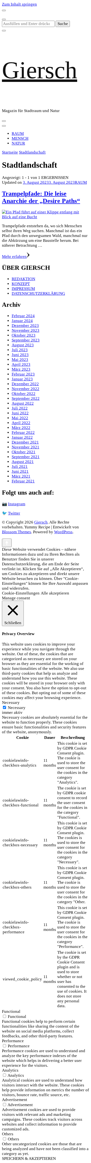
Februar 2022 (23, 432)
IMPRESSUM (23, 288)
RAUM (18, 133)
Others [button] (7, 1134)
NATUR (18, 143)
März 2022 (21, 427)
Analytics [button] (10, 1070)
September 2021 (26, 457)
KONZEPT (21, 283)
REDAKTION (23, 279)
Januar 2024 (22, 320)
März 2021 (21, 476)
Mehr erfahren (14, 256)
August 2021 (23, 461)
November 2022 (25, 388)
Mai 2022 (20, 418)
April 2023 (21, 364)
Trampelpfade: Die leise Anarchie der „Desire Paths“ (41, 197)
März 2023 (21, 369)
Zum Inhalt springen (19, 4)
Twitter (14, 513)
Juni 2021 (20, 471)
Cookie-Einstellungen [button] (21, 593)
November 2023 (25, 330)
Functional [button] (11, 1011)
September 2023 (26, 340)
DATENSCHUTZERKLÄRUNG (38, 293)
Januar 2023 (22, 379)
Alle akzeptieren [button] (55, 593)
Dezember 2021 (25, 442)
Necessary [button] (11, 702)
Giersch (39, 70)
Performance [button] (13, 1041)
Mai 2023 (20, 359)
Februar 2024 (23, 316)
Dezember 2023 (25, 325)
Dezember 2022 (25, 384)
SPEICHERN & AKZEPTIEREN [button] (29, 1158)
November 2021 (25, 447)
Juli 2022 (20, 408)
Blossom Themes (16, 532)
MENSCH (20, 138)
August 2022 (23, 403)
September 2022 (26, 398)
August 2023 (23, 345)
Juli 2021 (20, 466)
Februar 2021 (23, 481)
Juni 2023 (20, 354)
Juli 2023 (20, 350)
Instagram (16, 504)
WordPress (63, 532)
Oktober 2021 (23, 452)
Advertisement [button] (14, 1099)
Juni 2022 (20, 413)
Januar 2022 (22, 437)
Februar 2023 (23, 374)
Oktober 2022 (23, 393)
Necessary (16, 707)
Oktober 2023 (23, 335)
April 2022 (21, 422)
